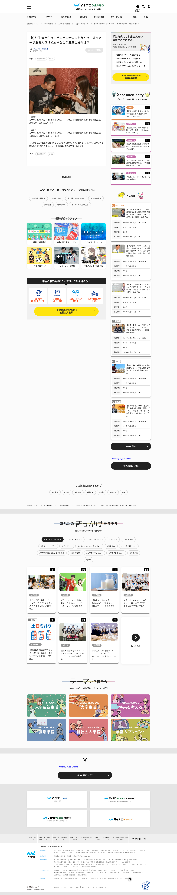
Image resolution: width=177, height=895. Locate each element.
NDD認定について (107, 838)
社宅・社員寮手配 (109, 878)
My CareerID (90, 864)
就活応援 (83, 17)
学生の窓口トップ (32, 23)
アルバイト (142, 850)
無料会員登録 (66, 311)
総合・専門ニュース (76, 859)
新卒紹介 (93, 870)
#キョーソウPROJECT (52, 539)
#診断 (88, 560)
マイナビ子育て (125, 862)
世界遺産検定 (100, 862)
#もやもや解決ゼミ (128, 546)
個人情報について (47, 838)
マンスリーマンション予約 (138, 864)
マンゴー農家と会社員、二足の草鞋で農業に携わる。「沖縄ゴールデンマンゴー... (138, 163)
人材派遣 (56, 870)
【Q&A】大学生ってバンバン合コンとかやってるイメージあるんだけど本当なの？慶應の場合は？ (107, 23)
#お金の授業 (75, 553)
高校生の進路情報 (59, 856)
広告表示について (64, 838)
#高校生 (113, 492)
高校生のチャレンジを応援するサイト (95, 859)
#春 (123, 492)
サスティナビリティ (74, 887)
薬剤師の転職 (80, 872)
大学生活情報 (133, 859)
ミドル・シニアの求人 (67, 852)
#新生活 (90, 492)
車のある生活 (56, 198)
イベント (146, 17)
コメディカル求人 (102, 872)
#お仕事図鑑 (128, 539)
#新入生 (78, 492)
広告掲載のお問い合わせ (86, 838)
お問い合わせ (56, 838)
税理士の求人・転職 (60, 872)
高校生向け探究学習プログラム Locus (78, 856)
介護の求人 (57, 875)
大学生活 (49, 17)
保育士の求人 (127, 872)
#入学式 (55, 492)
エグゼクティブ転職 (117, 870)
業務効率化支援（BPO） (72, 878)
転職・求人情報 (105, 850)
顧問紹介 (71, 872)
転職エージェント (103, 870)
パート (56, 852)
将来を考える (66, 17)
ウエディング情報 (88, 862)
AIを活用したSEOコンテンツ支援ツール (66, 866)
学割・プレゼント (117, 17)
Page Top (140, 838)
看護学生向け (80, 850)
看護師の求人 (91, 872)
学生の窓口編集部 (41, 49)
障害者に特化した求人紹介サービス (86, 852)
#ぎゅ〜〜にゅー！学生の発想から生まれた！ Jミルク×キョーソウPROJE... (72, 603)
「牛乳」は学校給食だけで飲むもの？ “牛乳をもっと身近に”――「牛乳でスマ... (104, 603)
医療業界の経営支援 (69, 875)
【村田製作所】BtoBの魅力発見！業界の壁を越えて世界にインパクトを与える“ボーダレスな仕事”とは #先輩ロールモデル (138, 411)
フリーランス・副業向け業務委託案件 (111, 852)
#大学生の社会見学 (74, 539)
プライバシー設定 (97, 838)
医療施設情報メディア (103, 864)
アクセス (63, 887)
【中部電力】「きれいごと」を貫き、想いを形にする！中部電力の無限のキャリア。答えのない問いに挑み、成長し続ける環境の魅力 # (138, 251)
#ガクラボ (113, 539)
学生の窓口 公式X (130, 466)
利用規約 (40, 838)
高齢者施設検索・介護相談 (88, 866)
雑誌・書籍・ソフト (74, 862)
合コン (51, 58)
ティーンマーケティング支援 (117, 859)
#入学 (66, 492)
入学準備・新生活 (64, 23)
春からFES (61, 204)
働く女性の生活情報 (60, 862)
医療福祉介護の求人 (131, 852)
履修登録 (47, 204)
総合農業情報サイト (112, 862)
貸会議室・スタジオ (95, 878)
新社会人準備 (99, 17)
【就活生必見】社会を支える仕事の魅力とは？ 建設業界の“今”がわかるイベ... (138, 113)
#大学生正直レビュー (94, 553)
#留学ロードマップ (95, 539)
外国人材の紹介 (82, 875)
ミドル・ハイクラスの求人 (128, 850)
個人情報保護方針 (101, 887)
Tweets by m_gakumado (121, 458)
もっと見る (131, 446)
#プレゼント (66, 546)
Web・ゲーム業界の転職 (69, 870)
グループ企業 (90, 887)
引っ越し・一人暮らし (76, 198)
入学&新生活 (31, 17)
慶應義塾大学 (41, 58)
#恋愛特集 (111, 546)
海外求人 (115, 850)
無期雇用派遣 (137, 872)
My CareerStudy (79, 864)
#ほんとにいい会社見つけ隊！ (89, 546)
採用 (83, 887)
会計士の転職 (130, 870)
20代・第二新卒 (83, 870)
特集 (135, 17)
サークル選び (96, 198)
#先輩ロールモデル (48, 546)
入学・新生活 (48, 23)
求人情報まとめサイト (60, 859)
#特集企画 (134, 553)
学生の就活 (57, 850)
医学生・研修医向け (92, 850)
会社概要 (56, 887)
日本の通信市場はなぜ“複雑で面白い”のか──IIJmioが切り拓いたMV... (137, 146)
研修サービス (58, 878)
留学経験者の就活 (68, 850)
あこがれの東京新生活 (80, 204)
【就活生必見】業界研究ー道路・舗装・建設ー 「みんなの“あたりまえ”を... (137, 130)
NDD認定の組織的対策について (120, 838)
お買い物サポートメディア (120, 864)
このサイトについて (32, 838)
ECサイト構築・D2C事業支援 (63, 864)
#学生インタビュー (116, 553)
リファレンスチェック (123, 878)
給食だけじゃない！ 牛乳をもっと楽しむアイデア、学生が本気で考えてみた (135, 603)
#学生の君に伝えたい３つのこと (51, 553)
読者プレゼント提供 (74, 838)
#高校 (101, 492)
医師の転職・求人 (115, 872)
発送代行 (84, 878)
